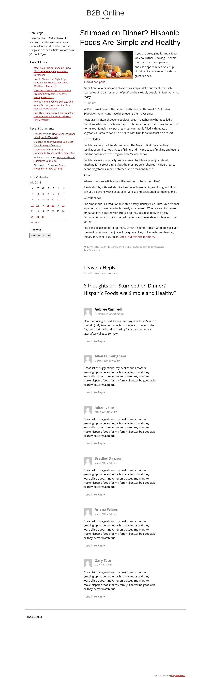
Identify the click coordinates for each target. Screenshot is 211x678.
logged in (97, 273)
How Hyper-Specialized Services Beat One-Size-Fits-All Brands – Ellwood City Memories (54, 116)
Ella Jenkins (40, 141)
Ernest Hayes (41, 133)
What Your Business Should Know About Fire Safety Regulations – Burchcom (52, 71)
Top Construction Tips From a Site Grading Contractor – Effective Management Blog (52, 94)
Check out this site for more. (137, 237)
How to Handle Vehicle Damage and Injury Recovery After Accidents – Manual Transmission (53, 105)
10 (43, 199)
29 (32, 216)
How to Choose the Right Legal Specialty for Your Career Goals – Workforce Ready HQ (52, 83)
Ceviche (127, 246)
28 (63, 211)
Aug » (37, 222)
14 (63, 199)
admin (114, 246)
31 (43, 216)
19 (53, 205)
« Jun (31, 222)
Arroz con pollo (95, 82)
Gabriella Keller (42, 149)
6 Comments (93, 250)
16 (37, 205)
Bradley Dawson (108, 458)
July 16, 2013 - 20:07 (96, 246)
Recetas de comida (141, 246)
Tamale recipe (157, 246)
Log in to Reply (95, 341)
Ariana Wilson (106, 509)
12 (53, 199)
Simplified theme (178, 675)
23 (37, 211)
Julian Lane (104, 407)
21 (63, 205)
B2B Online (105, 13)
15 (32, 205)
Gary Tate (103, 560)
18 (48, 205)
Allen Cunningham (110, 356)
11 (48, 199)
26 (53, 211)
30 (37, 216)
